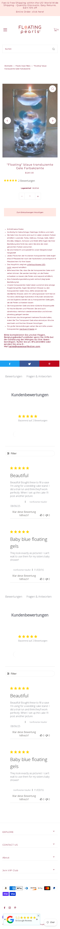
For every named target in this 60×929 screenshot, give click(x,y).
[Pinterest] (15, 908)
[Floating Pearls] (10, 923)
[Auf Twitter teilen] (30, 364)
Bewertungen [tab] (13, 376)
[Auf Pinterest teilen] (49, 364)
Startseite (8, 66)
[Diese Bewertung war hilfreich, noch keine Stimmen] (41, 515)
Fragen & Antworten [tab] (39, 376)
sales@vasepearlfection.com (24, 346)
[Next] (52, 120)
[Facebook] (4, 908)
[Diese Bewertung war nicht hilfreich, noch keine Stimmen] (47, 515)
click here (37, 11)
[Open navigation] (5, 30)
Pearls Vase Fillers (23, 66)
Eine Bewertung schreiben (30, 434)
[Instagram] (10, 908)
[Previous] (7, 120)
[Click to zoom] (52, 88)
